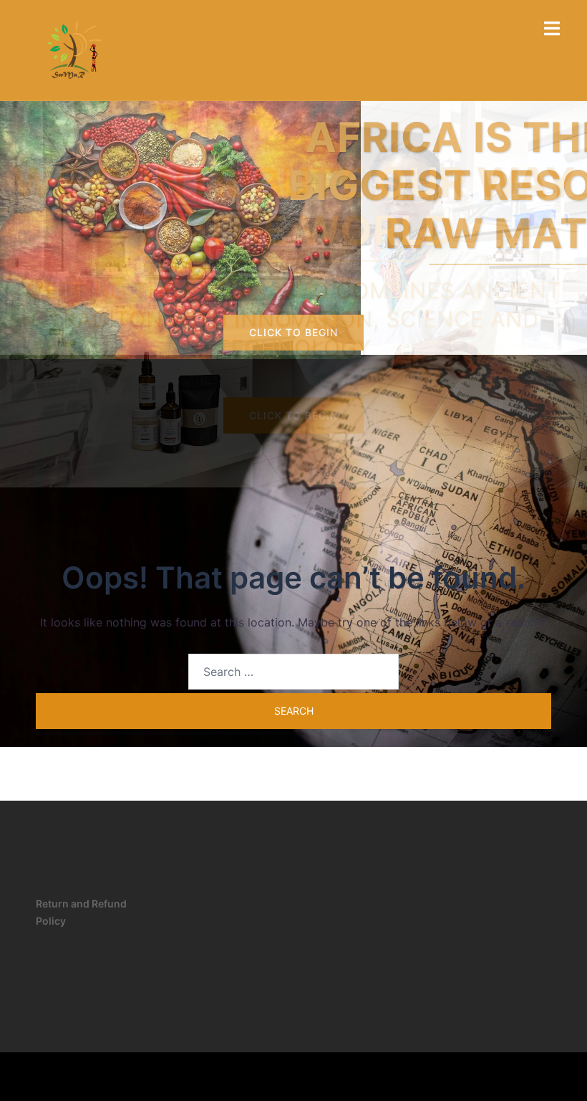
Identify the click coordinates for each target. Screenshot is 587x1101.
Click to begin (293, 332)
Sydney (255, 1076)
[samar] (71, 49)
